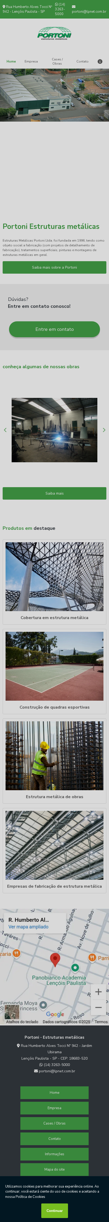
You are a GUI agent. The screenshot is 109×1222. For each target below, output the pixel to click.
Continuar (55, 1211)
